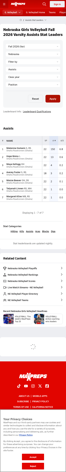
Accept (33, 456)
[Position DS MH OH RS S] (33, 84)
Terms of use (21, 406)
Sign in (57, 4)
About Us (24, 395)
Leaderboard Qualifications (37, 111)
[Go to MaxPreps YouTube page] (26, 386)
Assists (29, 231)
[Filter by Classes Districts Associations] (33, 61)
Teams (52, 12)
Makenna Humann (15, 148)
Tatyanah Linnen (14, 188)
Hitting (14, 231)
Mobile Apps (40, 395)
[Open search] (44, 4)
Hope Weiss (12, 156)
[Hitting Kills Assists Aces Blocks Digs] (33, 69)
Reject (33, 466)
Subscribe (23, 401)
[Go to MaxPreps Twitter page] (40, 386)
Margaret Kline (14, 196)
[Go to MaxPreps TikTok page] (19, 386)
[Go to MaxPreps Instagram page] (33, 386)
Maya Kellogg (13, 164)
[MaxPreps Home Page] (21, 20)
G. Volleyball (11, 12)
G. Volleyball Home (35, 12)
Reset (35, 98)
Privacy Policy (40, 401)
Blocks (45, 231)
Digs (53, 231)
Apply (53, 98)
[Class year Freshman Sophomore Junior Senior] (33, 76)
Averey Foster (13, 172)
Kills (22, 231)
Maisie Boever (13, 180)
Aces (37, 231)
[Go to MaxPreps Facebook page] (47, 386)
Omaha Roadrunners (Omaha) (19, 150)
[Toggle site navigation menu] (4, 4)
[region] (33, 440)
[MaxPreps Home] (18, 4)
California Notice (42, 406)
